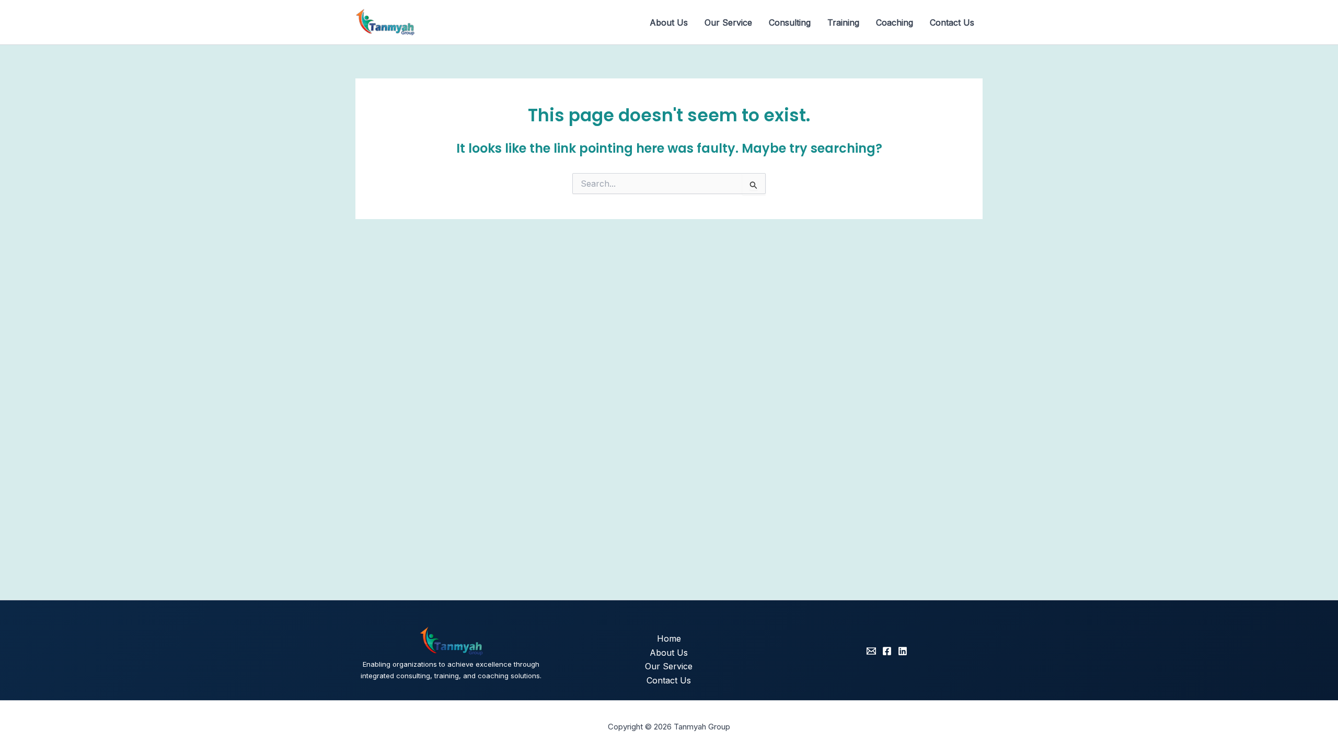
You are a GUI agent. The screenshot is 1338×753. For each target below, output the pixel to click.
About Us (669, 22)
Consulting (790, 22)
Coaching (894, 22)
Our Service (728, 22)
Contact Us (952, 22)
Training (843, 22)
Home (669, 638)
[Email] (871, 651)
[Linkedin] (902, 651)
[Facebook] (887, 651)
